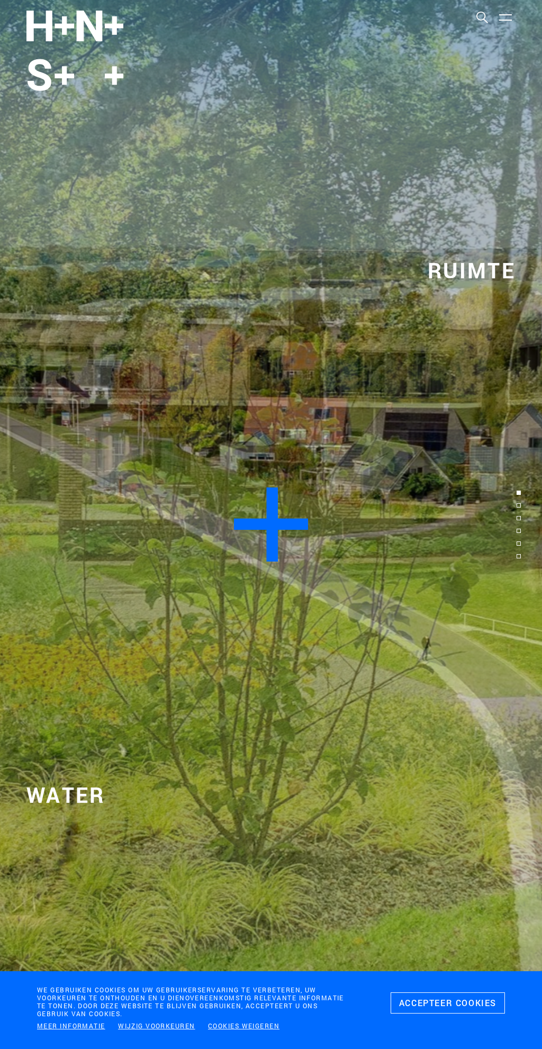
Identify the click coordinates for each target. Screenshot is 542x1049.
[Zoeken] (481, 17)
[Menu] (505, 17)
